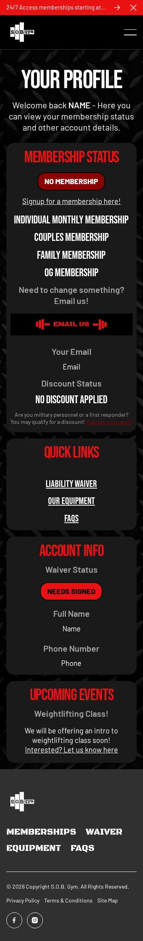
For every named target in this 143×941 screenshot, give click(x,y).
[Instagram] (35, 920)
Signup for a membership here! (71, 201)
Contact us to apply (109, 421)
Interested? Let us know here (71, 749)
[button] (133, 7)
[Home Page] (22, 32)
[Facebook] (14, 920)
